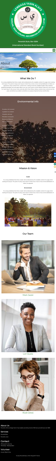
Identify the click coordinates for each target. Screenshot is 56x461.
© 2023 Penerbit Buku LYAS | (23, 455)
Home (2, 67)
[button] (55, 154)
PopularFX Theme (35, 455)
